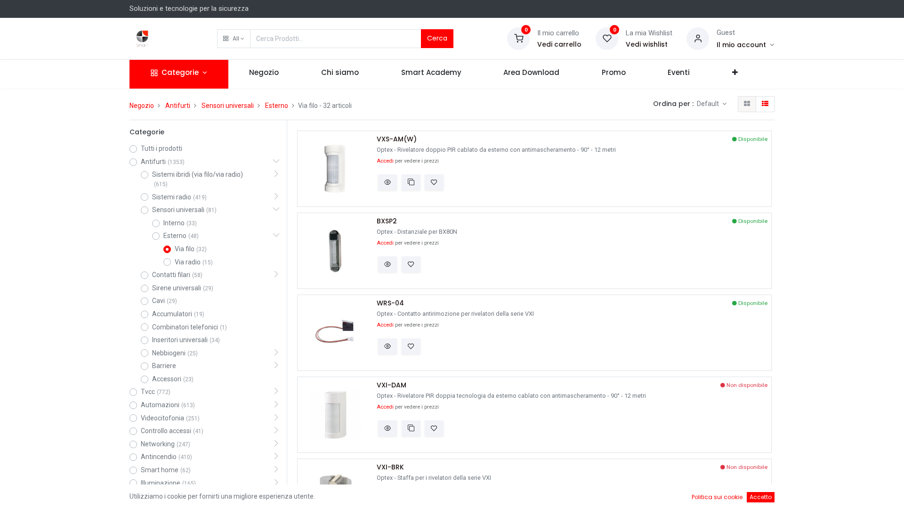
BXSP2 (387, 221)
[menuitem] (264, 74)
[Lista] (765, 104)
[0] (518, 38)
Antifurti (177, 105)
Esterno (276, 105)
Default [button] (708, 103)
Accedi (385, 161)
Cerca (437, 38)
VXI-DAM (391, 385)
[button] (233, 38)
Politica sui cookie (717, 497)
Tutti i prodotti (161, 148)
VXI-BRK (390, 467)
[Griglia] (747, 104)
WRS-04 (390, 303)
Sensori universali (228, 105)
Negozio (141, 105)
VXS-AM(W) (397, 139)
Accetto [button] (761, 497)
